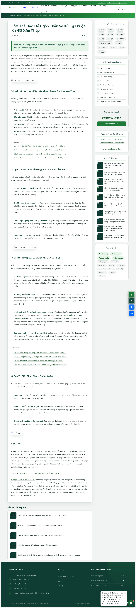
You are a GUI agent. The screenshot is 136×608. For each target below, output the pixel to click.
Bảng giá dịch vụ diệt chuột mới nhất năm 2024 (39, 473)
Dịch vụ (54, 6)
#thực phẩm (103, 258)
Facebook (101, 3)
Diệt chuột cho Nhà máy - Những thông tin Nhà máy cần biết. (38, 150)
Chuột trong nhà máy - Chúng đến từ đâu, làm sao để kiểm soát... (40, 356)
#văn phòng (118, 258)
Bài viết (93, 6)
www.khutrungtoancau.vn (111, 139)
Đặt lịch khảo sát (111, 124)
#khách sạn (101, 265)
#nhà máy (116, 254)
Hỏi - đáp (102, 6)
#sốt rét (111, 265)
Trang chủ (12, 16)
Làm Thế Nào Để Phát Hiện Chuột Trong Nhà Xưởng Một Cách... (39, 146)
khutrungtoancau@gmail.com (117, 3)
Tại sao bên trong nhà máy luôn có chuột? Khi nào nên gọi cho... (40, 353)
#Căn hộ (120, 269)
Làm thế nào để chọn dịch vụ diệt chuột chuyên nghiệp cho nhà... (40, 364)
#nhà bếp (114, 262)
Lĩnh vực (63, 6)
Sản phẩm (83, 6)
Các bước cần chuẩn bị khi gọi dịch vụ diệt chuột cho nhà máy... (40, 154)
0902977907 (119, 9)
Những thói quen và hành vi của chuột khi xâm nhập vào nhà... (38, 361)
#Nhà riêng (121, 265)
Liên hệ (44, 12)
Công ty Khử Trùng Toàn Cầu (23, 480)
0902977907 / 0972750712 (23, 579)
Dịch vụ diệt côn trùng (66, 576)
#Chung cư (101, 276)
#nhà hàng (103, 254)
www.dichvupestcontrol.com (112, 143)
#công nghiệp (103, 262)
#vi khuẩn (101, 269)
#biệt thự (112, 272)
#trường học (102, 272)
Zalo (131, 313)
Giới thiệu (45, 6)
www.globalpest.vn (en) (111, 149)
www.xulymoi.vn (111, 146)
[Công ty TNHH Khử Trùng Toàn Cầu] (24, 9)
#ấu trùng (111, 269)
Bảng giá (73, 6)
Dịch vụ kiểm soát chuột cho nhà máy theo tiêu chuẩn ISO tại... (39, 158)
